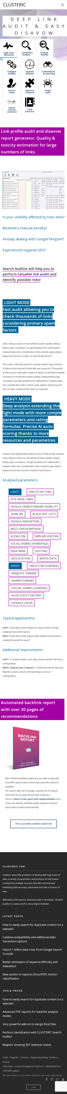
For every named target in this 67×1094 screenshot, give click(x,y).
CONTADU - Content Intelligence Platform (23, 1066)
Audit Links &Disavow (8, 53)
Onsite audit (47, 91)
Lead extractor (29, 110)
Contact (25, 1057)
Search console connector (11, 109)
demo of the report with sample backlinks (34, 799)
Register (14, 1057)
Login (5, 1057)
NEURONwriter (53, 1066)
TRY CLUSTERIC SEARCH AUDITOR (33, 823)
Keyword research (29, 91)
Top (33, 1087)
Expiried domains (30, 72)
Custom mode (11, 91)
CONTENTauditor (11, 1070)
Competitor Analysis (26, 53)
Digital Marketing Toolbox (44, 1057)
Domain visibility (44, 53)
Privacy (6, 1061)
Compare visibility (11, 72)
